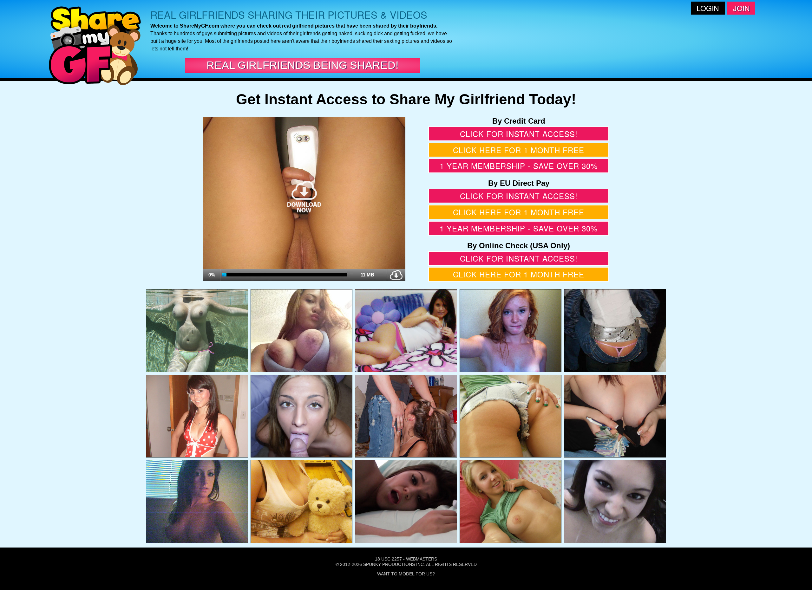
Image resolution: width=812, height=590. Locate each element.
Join (741, 8)
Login (708, 8)
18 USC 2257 (388, 558)
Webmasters (421, 558)
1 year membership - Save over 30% (519, 165)
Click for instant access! (519, 133)
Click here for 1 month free (518, 149)
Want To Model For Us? (406, 573)
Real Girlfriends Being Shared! (302, 65)
